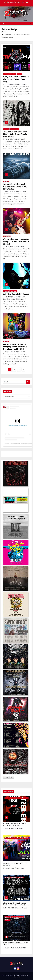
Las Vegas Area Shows (9, 74)
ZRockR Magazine (10, 443)
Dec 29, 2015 (9, 296)
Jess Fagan (20, 868)
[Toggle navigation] (30, 23)
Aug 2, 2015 (9, 351)
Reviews (19, 74)
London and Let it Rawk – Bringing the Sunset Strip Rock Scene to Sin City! (15, 346)
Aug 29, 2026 (9, 828)
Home (3, 32)
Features (6, 128)
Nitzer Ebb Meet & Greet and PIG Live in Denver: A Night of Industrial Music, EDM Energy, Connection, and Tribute (15, 826)
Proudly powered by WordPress (11, 975)
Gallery (19, 797)
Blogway (27, 975)
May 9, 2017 (9, 191)
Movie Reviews (14, 128)
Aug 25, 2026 (9, 868)
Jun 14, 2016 (9, 246)
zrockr (18, 443)
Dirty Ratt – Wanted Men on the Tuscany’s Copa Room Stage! (16, 79)
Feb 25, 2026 (9, 84)
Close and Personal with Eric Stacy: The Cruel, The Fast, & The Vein (16, 241)
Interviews (7, 236)
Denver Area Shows (10, 797)
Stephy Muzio (20, 139)
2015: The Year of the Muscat (16, 294)
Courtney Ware (21, 947)
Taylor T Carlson (21, 84)
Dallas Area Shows (10, 837)
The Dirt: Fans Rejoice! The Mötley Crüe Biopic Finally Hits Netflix (15, 134)
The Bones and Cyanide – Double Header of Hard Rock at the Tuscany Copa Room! (16, 905)
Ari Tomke (19, 828)
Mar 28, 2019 (9, 139)
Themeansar (16, 977)
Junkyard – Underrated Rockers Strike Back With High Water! (14, 186)
